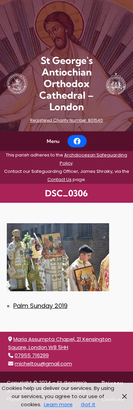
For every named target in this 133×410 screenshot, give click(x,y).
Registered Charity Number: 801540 (66, 120)
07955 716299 (32, 355)
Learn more (58, 404)
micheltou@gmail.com (43, 363)
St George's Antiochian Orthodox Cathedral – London (66, 83)
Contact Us (59, 179)
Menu (53, 141)
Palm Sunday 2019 (40, 305)
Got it (88, 404)
